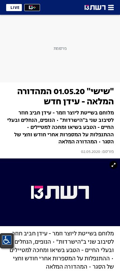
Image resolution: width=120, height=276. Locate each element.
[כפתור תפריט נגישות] (6, 240)
